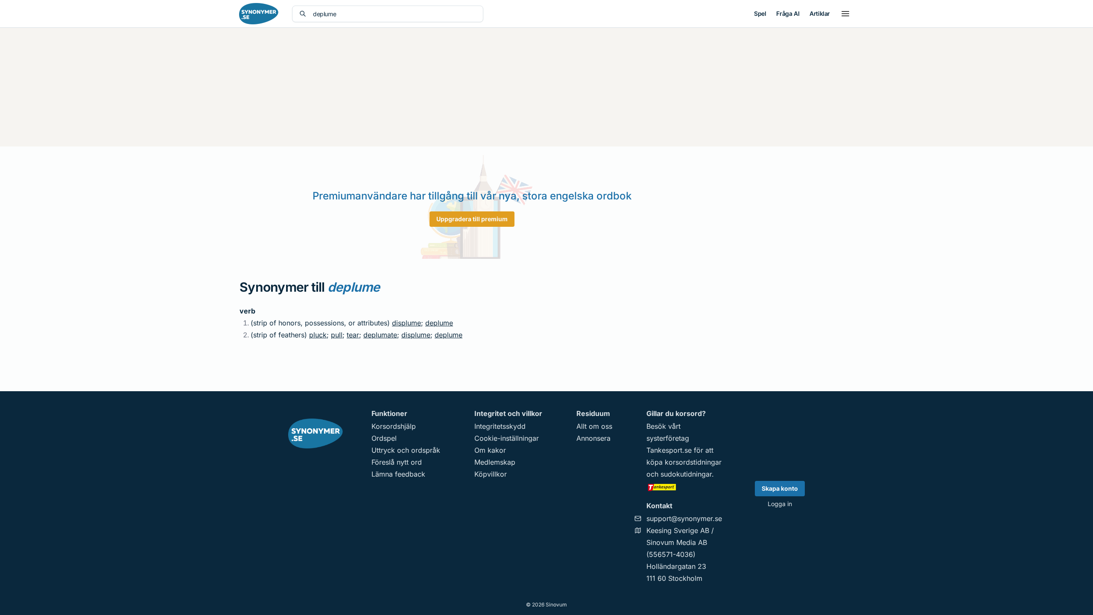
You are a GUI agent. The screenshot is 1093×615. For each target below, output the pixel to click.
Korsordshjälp (393, 426)
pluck (318, 335)
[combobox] (394, 14)
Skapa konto (780, 488)
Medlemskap (494, 462)
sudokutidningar (686, 474)
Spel (760, 13)
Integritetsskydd (500, 426)
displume (406, 323)
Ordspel (384, 438)
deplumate (380, 335)
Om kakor (490, 450)
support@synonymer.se (684, 518)
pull (336, 335)
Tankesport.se (669, 450)
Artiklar (820, 13)
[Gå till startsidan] (258, 13)
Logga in (780, 503)
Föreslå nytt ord (396, 462)
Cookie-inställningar (506, 438)
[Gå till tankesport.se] (684, 487)
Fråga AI (787, 13)
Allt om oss (594, 426)
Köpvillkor (490, 474)
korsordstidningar (693, 462)
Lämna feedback (398, 474)
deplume (439, 323)
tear (353, 335)
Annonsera (593, 438)
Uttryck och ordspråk (405, 450)
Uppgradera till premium (472, 219)
